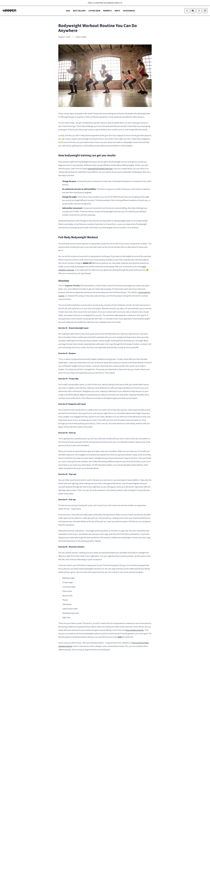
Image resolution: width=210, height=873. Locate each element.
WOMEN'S (107, 10)
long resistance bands (135, 630)
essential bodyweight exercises (100, 168)
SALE (68, 10)
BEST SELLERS (79, 10)
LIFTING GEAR (94, 10)
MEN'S (117, 10)
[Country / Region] (193, 10)
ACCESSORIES (129, 10)
